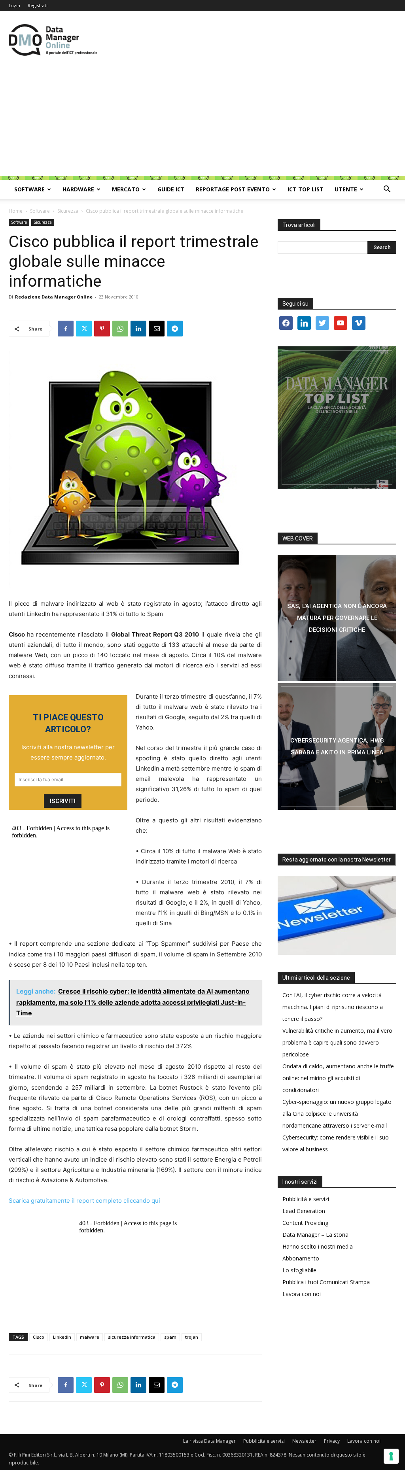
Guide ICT (171, 189)
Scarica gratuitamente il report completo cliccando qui (84, 1200)
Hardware (78, 189)
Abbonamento (300, 1258)
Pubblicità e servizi (305, 1199)
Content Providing (305, 1222)
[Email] (157, 328)
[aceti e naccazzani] (337, 746)
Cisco (38, 1337)
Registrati (37, 5)
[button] (386, 190)
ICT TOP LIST (306, 189)
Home (16, 211)
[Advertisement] (202, 120)
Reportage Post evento (233, 189)
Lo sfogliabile (299, 1270)
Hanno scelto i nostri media (317, 1246)
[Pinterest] (102, 328)
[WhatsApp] (120, 328)
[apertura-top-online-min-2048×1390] (337, 417)
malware (89, 1337)
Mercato (126, 189)
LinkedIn (62, 1337)
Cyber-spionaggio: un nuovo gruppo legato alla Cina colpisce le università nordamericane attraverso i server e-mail (337, 1113)
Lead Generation (303, 1211)
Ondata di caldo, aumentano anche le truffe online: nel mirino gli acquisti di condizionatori (338, 1078)
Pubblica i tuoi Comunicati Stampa (326, 1282)
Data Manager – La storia (315, 1234)
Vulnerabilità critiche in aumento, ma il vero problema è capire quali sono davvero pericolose (337, 1042)
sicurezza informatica (131, 1337)
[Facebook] (66, 328)
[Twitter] (84, 328)
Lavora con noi (301, 1294)
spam (170, 1337)
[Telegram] (175, 328)
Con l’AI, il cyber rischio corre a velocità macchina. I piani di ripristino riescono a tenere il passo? (332, 1006)
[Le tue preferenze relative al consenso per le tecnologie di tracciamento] (391, 1456)
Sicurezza (67, 211)
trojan (191, 1337)
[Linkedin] (138, 328)
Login (14, 5)
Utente (346, 189)
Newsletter (304, 1441)
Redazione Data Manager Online (54, 297)
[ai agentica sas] (337, 618)
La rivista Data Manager (209, 1441)
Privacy (332, 1441)
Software (29, 189)
